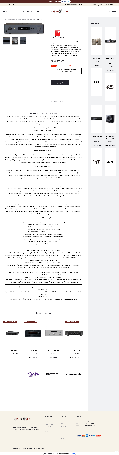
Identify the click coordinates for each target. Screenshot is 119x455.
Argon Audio (112, 145)
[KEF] (96, 82)
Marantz (76, 357)
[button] (41, 395)
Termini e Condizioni (66, 426)
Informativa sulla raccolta (49, 453)
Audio (5, 11)
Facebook (55, 101)
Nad (56, 28)
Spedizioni (63, 429)
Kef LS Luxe (96, 58)
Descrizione (34, 113)
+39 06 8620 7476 (71, 5)
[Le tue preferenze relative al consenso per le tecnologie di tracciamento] (116, 452)
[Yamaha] (33, 374)
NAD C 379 (76, 94)
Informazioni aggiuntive (49, 113)
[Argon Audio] (110, 162)
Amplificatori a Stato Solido (28, 19)
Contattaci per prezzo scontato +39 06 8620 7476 (66, 71)
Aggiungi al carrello (62, 83)
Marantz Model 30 (74, 351)
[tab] (34, 113)
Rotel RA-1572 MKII (53, 351)
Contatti (11, 5)
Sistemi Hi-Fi (20, 11)
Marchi (39, 11)
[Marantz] (74, 374)
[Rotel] (54, 374)
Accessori (30, 11)
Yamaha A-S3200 (33, 351)
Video (11, 11)
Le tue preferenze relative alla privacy (63, 453)
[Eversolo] (110, 87)
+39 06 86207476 (89, 423)
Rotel (55, 357)
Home (4, 19)
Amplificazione (16, 19)
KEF (98, 65)
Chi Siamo (4, 5)
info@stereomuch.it (86, 5)
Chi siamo (47, 421)
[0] (113, 11)
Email (63, 101)
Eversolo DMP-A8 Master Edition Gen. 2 (110, 61)
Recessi (63, 438)
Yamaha (35, 357)
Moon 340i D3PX (12, 351)
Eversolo (112, 70)
